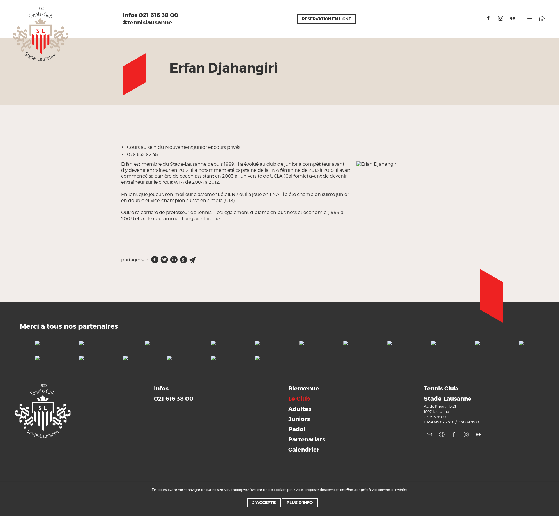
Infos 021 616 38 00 (150, 15)
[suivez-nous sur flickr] (512, 18)
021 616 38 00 (435, 417)
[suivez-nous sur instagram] (500, 18)
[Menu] (529, 18)
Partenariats (306, 439)
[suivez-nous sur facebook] (488, 18)
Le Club (299, 398)
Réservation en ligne (326, 19)
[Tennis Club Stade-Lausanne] (41, 33)
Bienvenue (303, 388)
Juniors (299, 419)
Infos (173, 393)
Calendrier (303, 449)
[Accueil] (542, 18)
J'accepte (264, 502)
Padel (296, 429)
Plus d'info (299, 502)
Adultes (299, 409)
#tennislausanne (147, 22)
